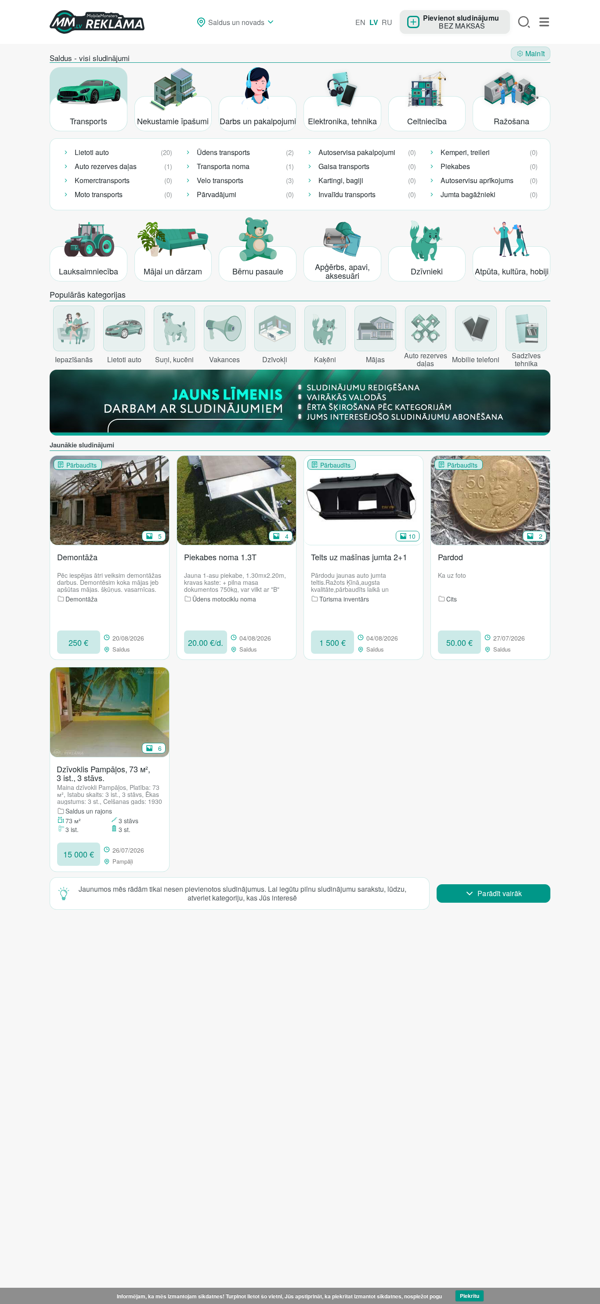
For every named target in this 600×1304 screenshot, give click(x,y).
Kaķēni (325, 359)
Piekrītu (469, 1296)
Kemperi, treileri (465, 152)
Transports (88, 120)
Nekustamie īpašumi (173, 120)
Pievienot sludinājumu (461, 17)
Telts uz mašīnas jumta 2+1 (359, 557)
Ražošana (511, 120)
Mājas (375, 359)
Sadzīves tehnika (526, 358)
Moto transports (99, 194)
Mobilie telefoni (475, 359)
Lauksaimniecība (88, 271)
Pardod (450, 557)
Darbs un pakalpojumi (258, 120)
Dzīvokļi (274, 359)
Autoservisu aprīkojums (477, 180)
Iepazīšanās (74, 359)
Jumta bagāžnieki (468, 194)
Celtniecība (427, 120)
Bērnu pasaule (257, 271)
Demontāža (77, 557)
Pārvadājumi (216, 194)
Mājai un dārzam (173, 271)
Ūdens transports (223, 152)
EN (360, 22)
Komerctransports (102, 180)
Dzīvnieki (427, 271)
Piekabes (455, 166)
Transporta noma (223, 166)
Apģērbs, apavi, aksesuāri (342, 271)
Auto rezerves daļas (106, 166)
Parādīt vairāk (499, 893)
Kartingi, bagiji (340, 180)
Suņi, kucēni (174, 359)
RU (387, 22)
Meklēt (524, 22)
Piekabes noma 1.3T (220, 557)
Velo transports (220, 180)
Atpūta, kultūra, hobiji (512, 271)
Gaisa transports (343, 166)
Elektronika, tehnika (342, 120)
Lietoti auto (92, 152)
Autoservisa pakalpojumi (356, 152)
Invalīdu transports (347, 194)
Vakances (224, 359)
